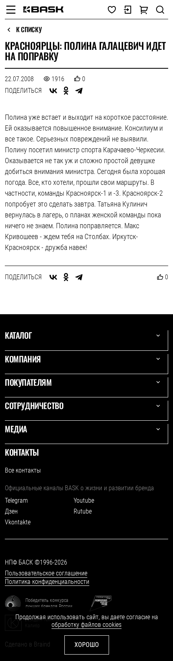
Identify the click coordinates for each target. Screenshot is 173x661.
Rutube (83, 511)
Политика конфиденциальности (47, 581)
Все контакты (23, 470)
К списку (28, 30)
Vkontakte (18, 522)
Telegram (16, 500)
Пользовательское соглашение (46, 573)
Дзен (11, 511)
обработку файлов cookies (86, 624)
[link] (43, 9)
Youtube (84, 500)
